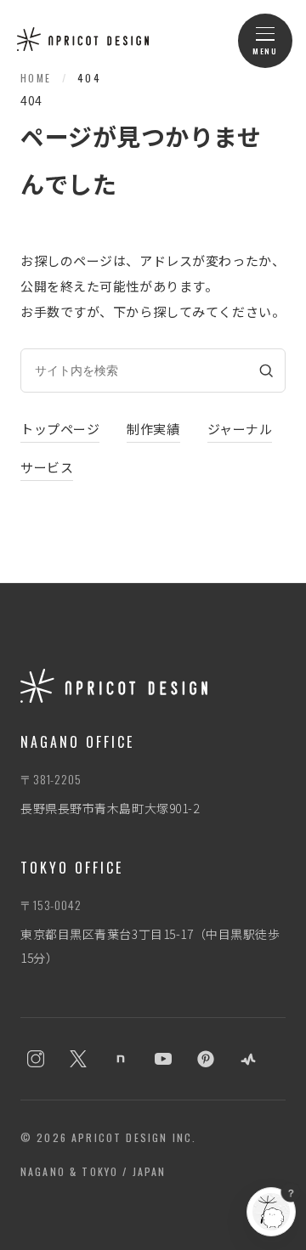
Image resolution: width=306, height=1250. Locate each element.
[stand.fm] (248, 1059)
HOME (36, 78)
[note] (120, 1059)
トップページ (59, 429)
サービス (46, 467)
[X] (78, 1059)
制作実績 (153, 429)
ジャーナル (240, 429)
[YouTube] (163, 1059)
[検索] (266, 370)
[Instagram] (35, 1059)
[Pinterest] (205, 1059)
